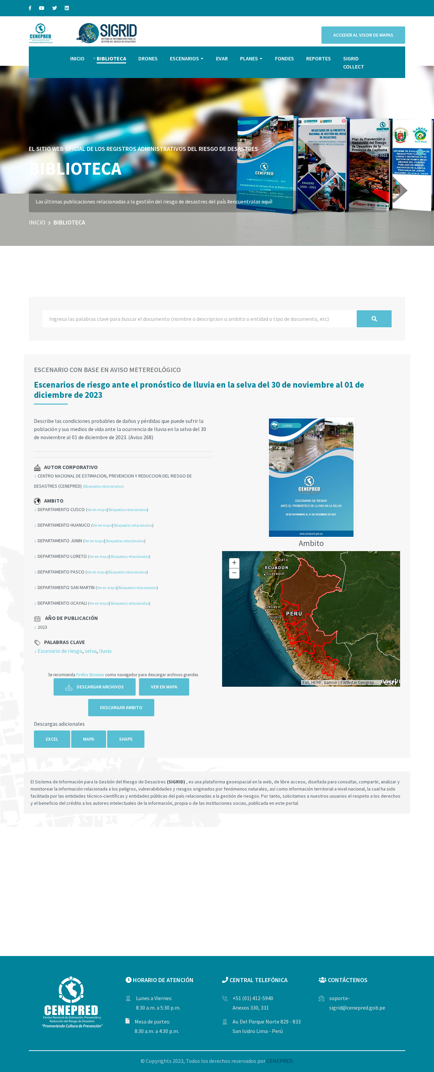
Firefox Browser (90, 674)
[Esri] (390, 681)
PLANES (249, 58)
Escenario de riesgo (60, 650)
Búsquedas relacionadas (127, 509)
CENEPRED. (280, 1060)
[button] (420, 152)
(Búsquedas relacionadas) (103, 486)
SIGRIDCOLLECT (353, 62)
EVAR (222, 58)
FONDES (284, 58)
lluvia (105, 650)
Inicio (37, 222)
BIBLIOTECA (111, 58)
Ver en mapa (97, 509)
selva (91, 650)
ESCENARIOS (184, 58)
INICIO (77, 58)
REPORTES (318, 58)
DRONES (148, 58)
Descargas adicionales (59, 723)
